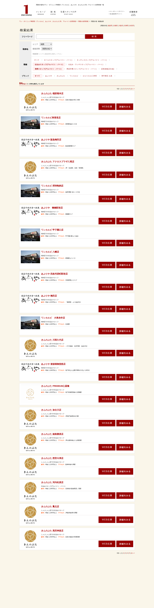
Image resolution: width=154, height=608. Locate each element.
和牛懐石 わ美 (107, 76)
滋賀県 (110, 25)
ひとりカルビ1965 (90, 76)
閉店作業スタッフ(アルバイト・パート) (81, 69)
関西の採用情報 (83, 21)
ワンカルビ (74, 76)
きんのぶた (61, 76)
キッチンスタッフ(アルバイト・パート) (92, 60)
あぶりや (48, 76)
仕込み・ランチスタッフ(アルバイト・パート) (85, 64)
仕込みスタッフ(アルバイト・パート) (49, 64)
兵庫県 (126, 25)
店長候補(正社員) (107, 69)
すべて (36, 60)
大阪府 (121, 25)
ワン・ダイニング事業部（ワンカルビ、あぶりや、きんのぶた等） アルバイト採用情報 (47, 21)
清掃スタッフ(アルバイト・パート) (48, 69)
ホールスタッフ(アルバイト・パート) (58, 60)
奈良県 (131, 25)
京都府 (115, 25)
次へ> (133, 89)
